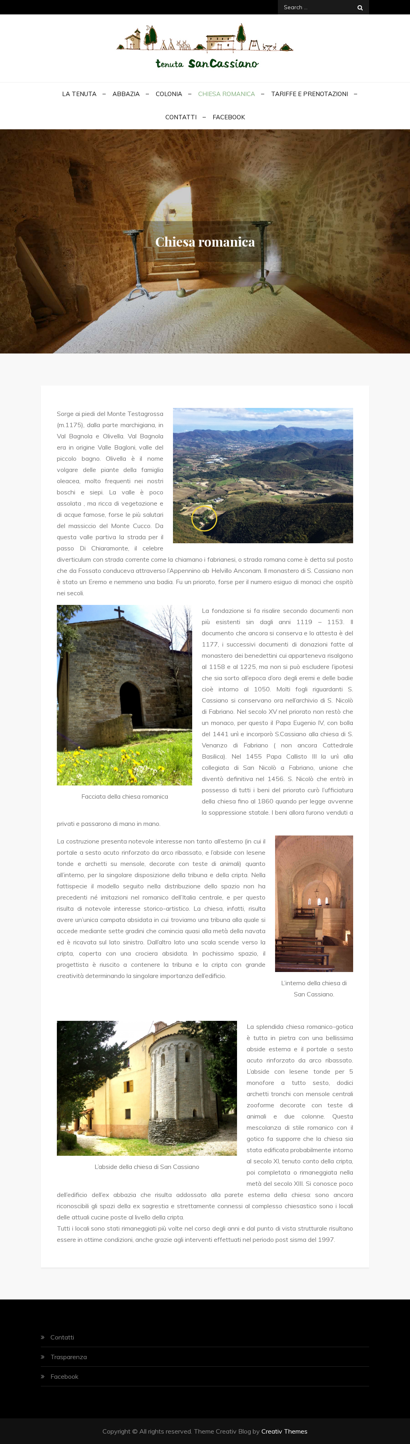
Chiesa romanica (226, 94)
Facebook (229, 117)
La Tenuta (79, 94)
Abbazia (126, 94)
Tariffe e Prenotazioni (309, 94)
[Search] (360, 7)
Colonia (169, 94)
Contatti (181, 117)
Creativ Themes (284, 1431)
